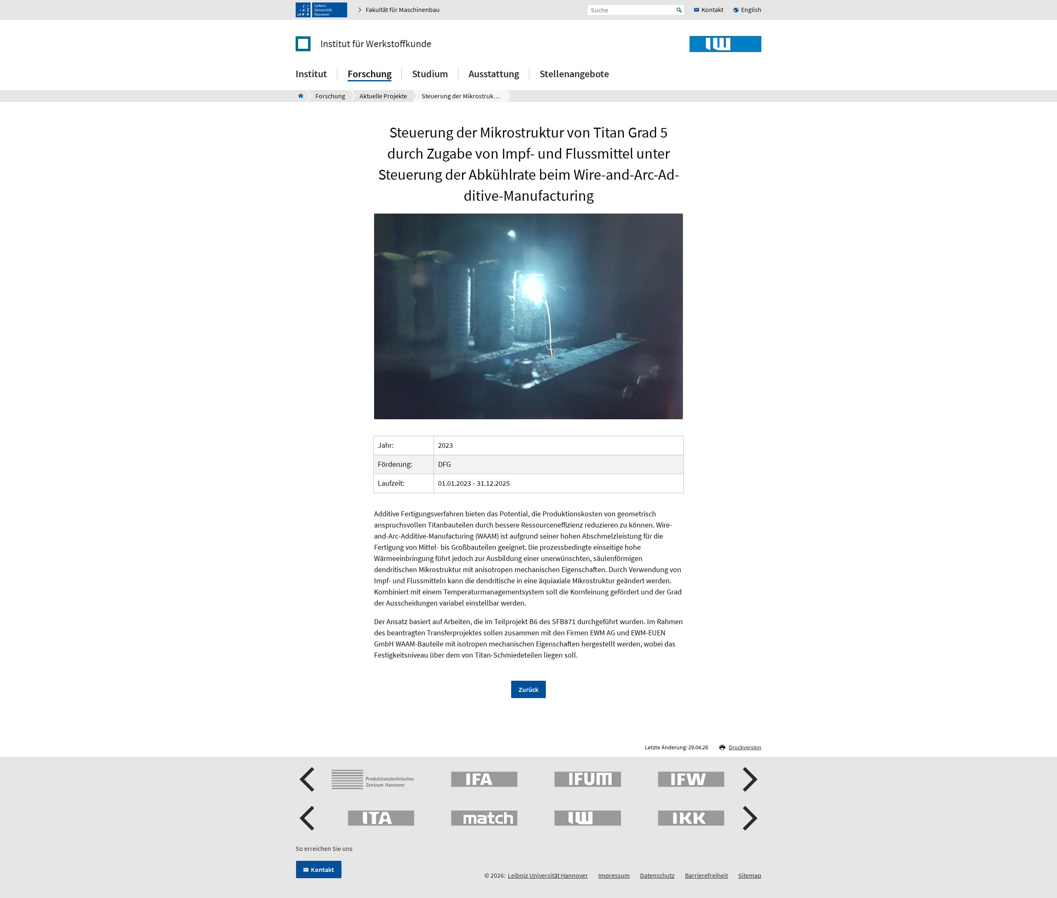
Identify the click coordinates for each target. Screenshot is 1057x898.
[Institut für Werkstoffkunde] (298, 96)
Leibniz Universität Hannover (548, 875)
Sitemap (749, 875)
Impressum (614, 875)
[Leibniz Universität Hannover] (321, 9)
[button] (308, 779)
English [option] (751, 9)
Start (679, 10)
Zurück (528, 689)
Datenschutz (657, 875)
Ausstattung (494, 73)
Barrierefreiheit (706, 875)
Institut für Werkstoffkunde (375, 44)
